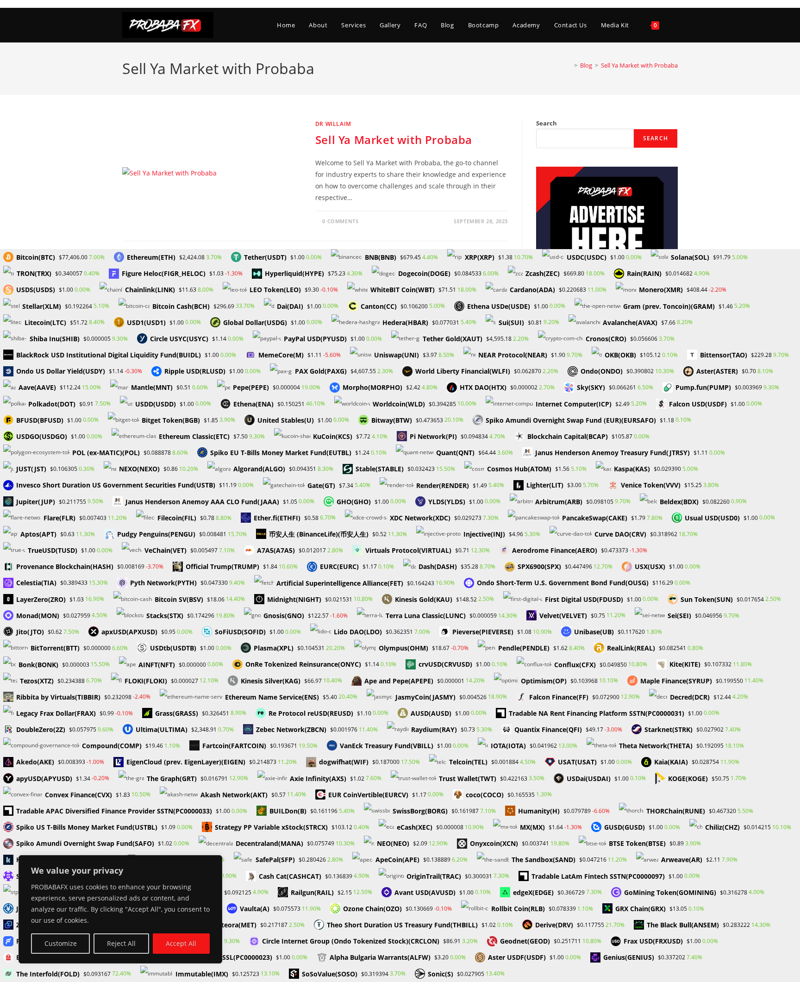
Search (546, 123)
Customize (60, 943)
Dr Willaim (333, 124)
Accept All (181, 943)
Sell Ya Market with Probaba (639, 65)
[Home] (569, 65)
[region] (120, 909)
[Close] (212, 863)
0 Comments (340, 221)
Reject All (121, 943)
